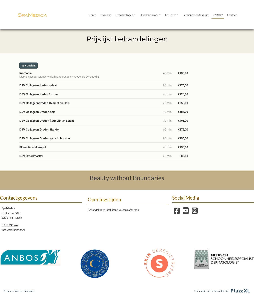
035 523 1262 (10, 225)
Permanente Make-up (195, 14)
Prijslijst (218, 14)
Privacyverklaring (12, 290)
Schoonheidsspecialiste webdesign (211, 291)
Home (92, 14)
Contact (232, 14)
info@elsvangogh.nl (13, 229)
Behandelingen (124, 14)
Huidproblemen (149, 14)
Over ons (105, 14)
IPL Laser (170, 14)
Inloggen (29, 290)
